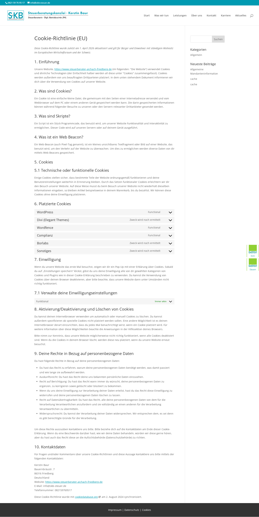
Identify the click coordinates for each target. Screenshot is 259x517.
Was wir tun (161, 15)
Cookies (146, 510)
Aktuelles (240, 15)
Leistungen (180, 15)
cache (193, 79)
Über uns (196, 15)
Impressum (115, 510)
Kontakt (211, 15)
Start (147, 15)
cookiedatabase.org (86, 497)
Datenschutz (131, 510)
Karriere (226, 15)
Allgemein (196, 55)
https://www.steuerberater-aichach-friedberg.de (83, 69)
